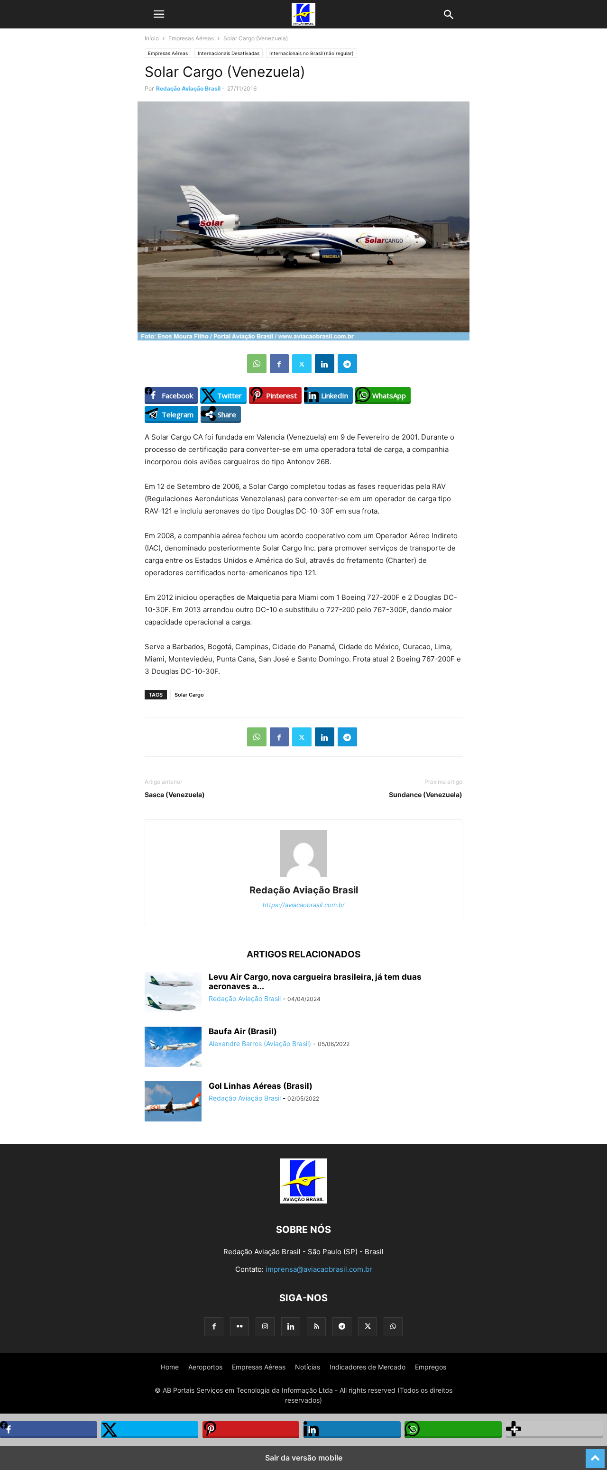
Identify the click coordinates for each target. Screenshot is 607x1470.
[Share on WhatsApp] (453, 1429)
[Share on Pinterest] (251, 1429)
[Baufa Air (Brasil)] (173, 1048)
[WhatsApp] (257, 363)
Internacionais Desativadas (228, 53)
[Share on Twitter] (149, 1429)
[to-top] (595, 1454)
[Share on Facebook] (48, 1429)
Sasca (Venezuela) (175, 794)
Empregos (430, 1367)
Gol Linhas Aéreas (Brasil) (261, 1086)
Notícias (307, 1367)
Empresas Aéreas (191, 38)
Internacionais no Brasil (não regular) (311, 53)
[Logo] (303, 1200)
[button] (159, 14)
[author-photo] (303, 877)
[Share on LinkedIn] (352, 1429)
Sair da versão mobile (303, 1457)
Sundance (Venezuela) (425, 794)
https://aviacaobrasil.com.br (304, 905)
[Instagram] (265, 1326)
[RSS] (316, 1326)
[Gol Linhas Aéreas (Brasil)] (173, 1102)
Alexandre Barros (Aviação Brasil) (260, 1043)
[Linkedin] (324, 363)
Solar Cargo (189, 694)
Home (170, 1367)
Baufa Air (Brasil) (243, 1031)
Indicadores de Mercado (367, 1367)
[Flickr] (239, 1326)
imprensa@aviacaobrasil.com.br (319, 1269)
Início (152, 38)
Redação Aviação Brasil (188, 88)
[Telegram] (347, 363)
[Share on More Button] (554, 1429)
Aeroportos (205, 1367)
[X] (302, 363)
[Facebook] (279, 363)
